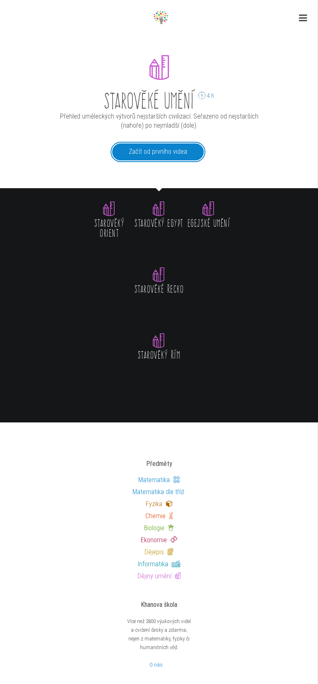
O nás (156, 665)
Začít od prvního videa (158, 151)
